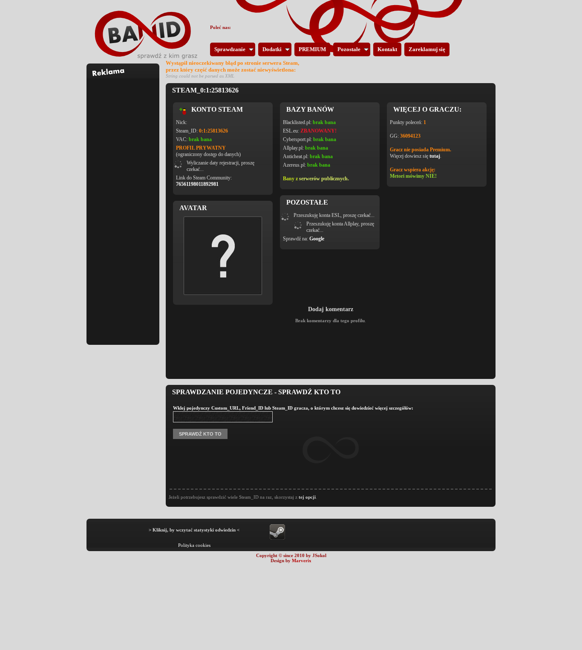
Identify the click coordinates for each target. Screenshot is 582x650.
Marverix (301, 560)
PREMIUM (312, 49)
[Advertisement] (123, 206)
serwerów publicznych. (324, 179)
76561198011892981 (197, 184)
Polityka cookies (194, 545)
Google (316, 239)
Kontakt (387, 49)
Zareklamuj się (427, 49)
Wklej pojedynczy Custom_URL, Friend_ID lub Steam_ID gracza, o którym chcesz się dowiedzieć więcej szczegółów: (293, 407)
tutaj (434, 156)
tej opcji (307, 497)
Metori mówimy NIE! (413, 176)
